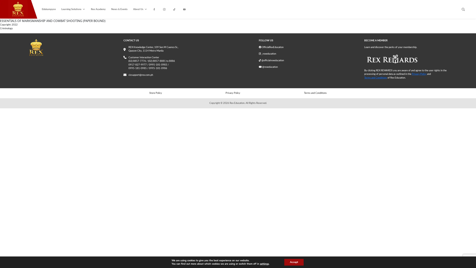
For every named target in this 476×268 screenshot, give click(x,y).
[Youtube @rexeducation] (185, 9)
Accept (294, 262)
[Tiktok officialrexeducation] (175, 9)
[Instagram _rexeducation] (165, 9)
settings (264, 264)
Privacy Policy (419, 74)
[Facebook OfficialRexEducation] (155, 9)
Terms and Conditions (375, 78)
